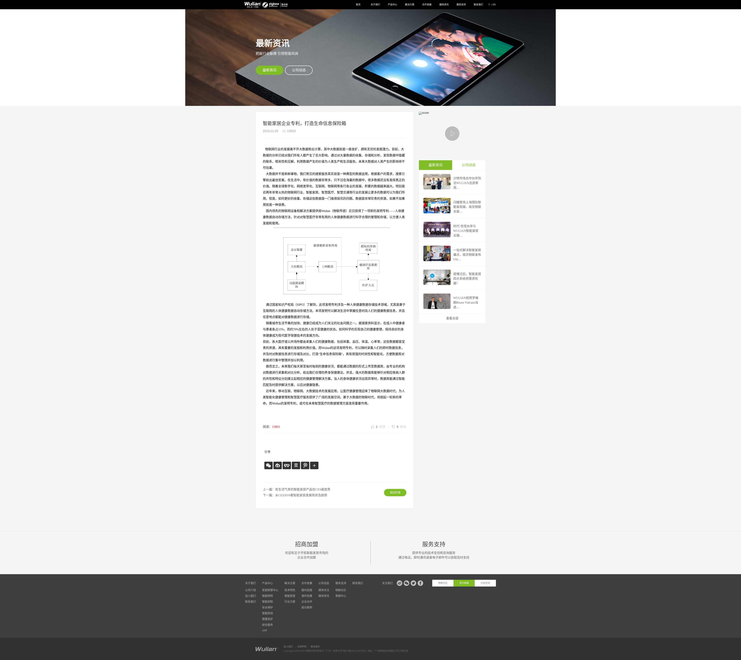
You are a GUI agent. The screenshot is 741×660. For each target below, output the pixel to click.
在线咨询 (485, 583)
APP (264, 630)
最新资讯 (270, 70)
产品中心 (392, 4)
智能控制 (267, 601)
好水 (401, 426)
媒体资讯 (444, 4)
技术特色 (289, 590)
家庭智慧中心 (270, 590)
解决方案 (409, 4)
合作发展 (426, 4)
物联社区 (340, 590)
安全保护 (267, 607)
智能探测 (267, 613)
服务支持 (461, 4)
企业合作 (306, 601)
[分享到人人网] (287, 465)
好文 (381, 426)
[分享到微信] (268, 465)
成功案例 (306, 607)
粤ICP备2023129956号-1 (355, 651)
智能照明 (267, 595)
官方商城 (464, 583)
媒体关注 (323, 590)
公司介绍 (250, 590)
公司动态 (299, 70)
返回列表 (395, 492)
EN (494, 4)
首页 (358, 4)
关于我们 (375, 4)
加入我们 (250, 595)
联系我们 (478, 4)
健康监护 (267, 619)
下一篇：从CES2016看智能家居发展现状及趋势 (295, 495)
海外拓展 (306, 595)
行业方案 (289, 601)
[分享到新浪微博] (277, 465)
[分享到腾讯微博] (305, 465)
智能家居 (289, 595)
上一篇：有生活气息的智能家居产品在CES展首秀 (296, 489)
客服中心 (340, 595)
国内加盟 (306, 590)
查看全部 (452, 318)
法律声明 (301, 647)
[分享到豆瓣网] (296, 465)
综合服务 (267, 624)
